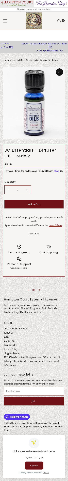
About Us (8, 332)
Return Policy (10, 349)
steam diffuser (55, 225)
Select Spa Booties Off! (34, 50)
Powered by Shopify (20, 426)
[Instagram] (34, 290)
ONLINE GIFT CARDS (15, 328)
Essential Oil (17, 60)
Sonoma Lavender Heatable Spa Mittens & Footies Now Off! (34, 45)
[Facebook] (28, 290)
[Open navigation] (5, 20)
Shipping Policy (11, 353)
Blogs (6, 336)
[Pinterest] (39, 290)
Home (6, 60)
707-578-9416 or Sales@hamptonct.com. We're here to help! (33, 357)
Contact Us (9, 341)
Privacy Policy (11, 345)
